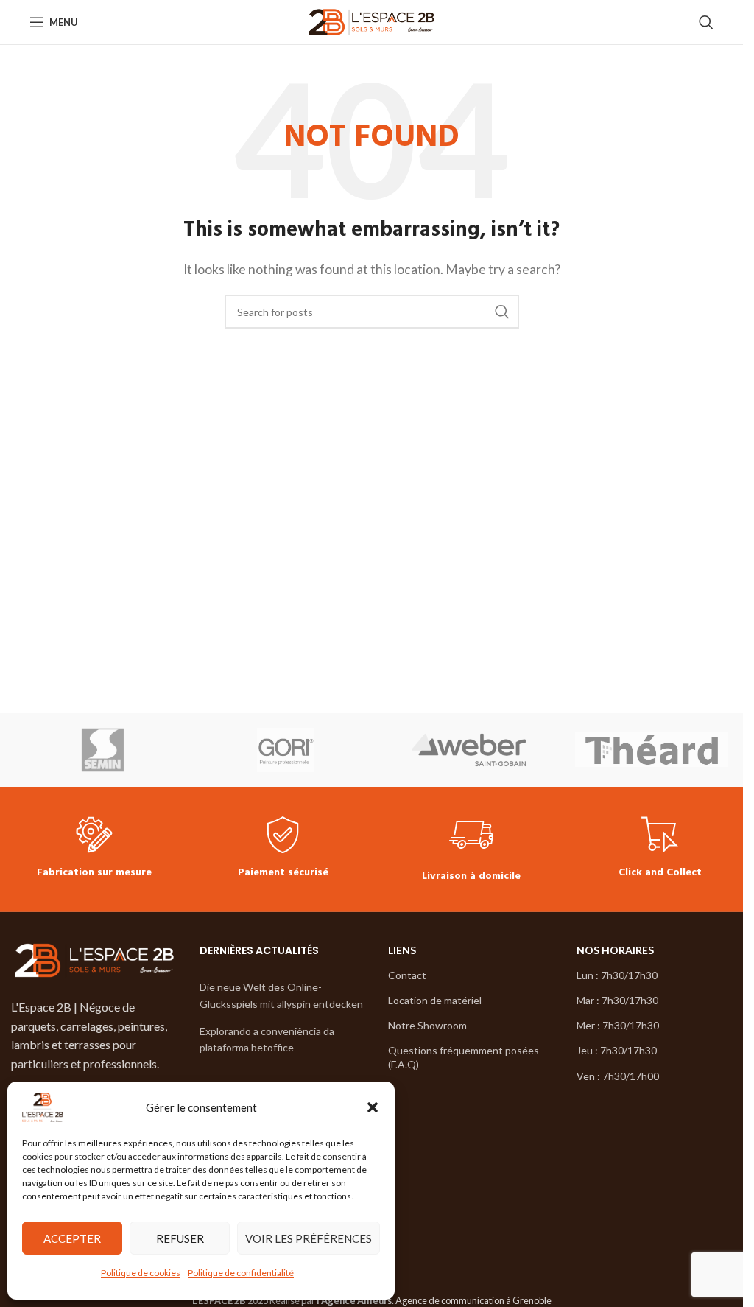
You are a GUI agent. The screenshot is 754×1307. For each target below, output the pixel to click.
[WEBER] (468, 750)
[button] (372, 1107)
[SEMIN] (102, 750)
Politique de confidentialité (241, 1272)
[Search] (706, 22)
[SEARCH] (502, 312)
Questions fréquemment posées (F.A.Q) (463, 1057)
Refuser (180, 1238)
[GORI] (286, 750)
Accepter (72, 1238)
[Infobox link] (94, 849)
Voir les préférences (308, 1238)
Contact (407, 975)
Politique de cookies (140, 1272)
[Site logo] (371, 20)
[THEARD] (652, 750)
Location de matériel (435, 1000)
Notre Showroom (427, 1025)
